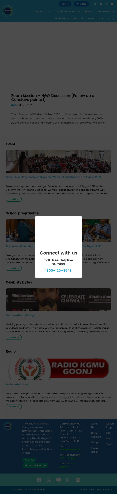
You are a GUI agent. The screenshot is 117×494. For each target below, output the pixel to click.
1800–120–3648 (58, 270)
